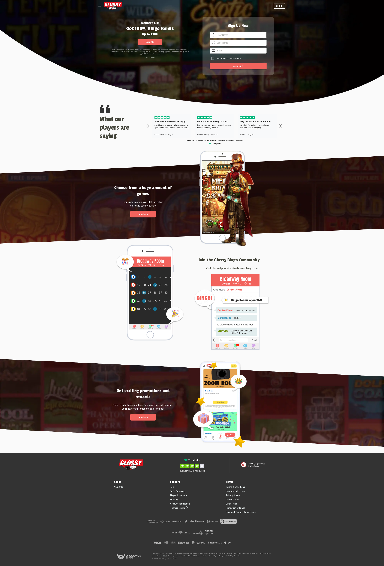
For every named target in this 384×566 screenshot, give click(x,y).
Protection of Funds (235, 508)
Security (174, 499)
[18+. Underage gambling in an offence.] (253, 464)
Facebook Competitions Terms (241, 512)
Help (172, 487)
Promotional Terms (235, 491)
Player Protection (178, 495)
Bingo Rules (231, 504)
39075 (165, 556)
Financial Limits (177, 508)
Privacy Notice (233, 495)
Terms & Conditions (235, 487)
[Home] (113, 6)
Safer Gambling (150, 57)
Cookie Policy (232, 499)
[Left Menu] (99, 6)
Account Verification (180, 504)
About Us (118, 487)
